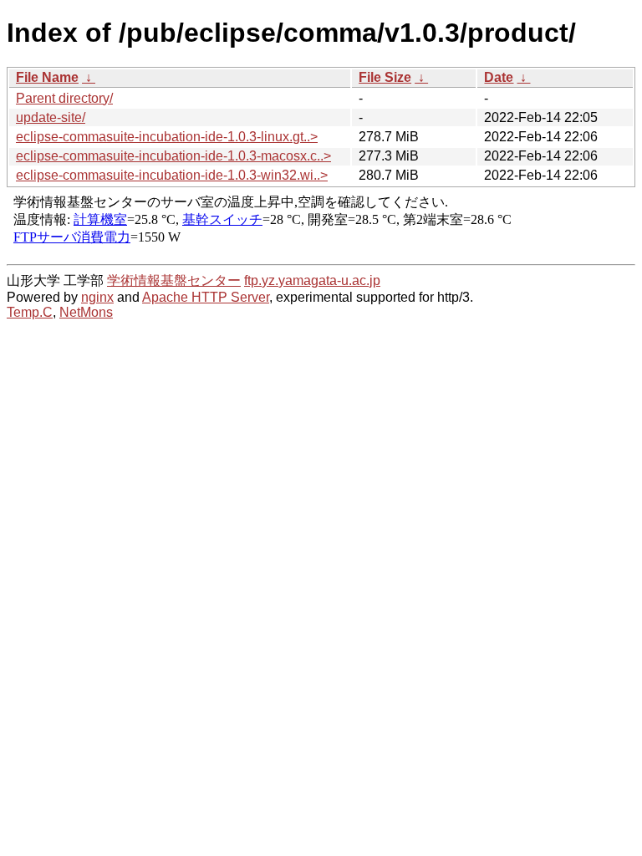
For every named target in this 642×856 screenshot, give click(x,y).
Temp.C (30, 312)
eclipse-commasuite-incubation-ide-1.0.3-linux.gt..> (167, 137)
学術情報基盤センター (174, 280)
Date (498, 77)
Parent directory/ (64, 98)
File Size (385, 77)
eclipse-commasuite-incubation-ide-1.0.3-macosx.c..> (173, 156)
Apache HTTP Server (205, 297)
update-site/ (50, 117)
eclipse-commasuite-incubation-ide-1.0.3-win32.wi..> (172, 175)
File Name (47, 77)
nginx (97, 297)
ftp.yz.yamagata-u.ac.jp (312, 280)
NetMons (86, 312)
